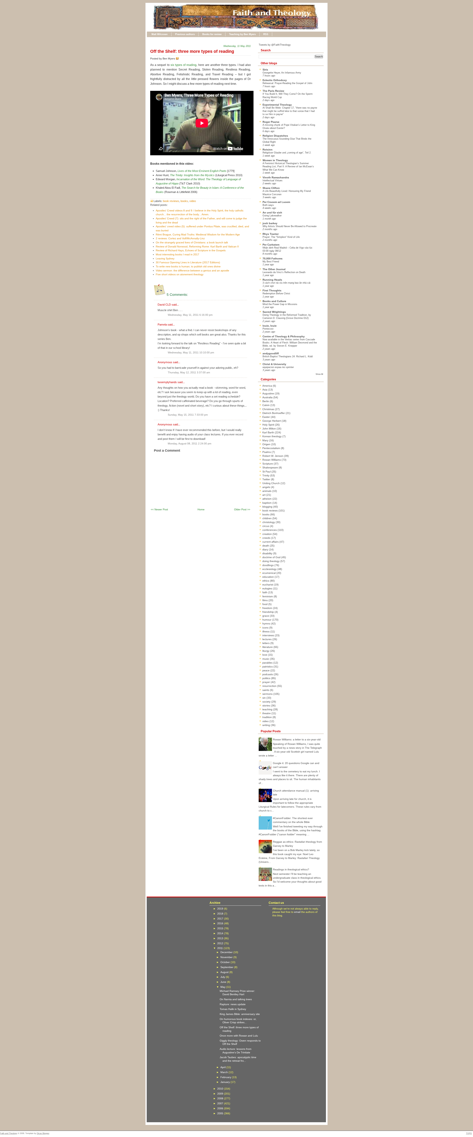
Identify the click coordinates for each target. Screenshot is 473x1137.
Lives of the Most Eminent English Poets (202, 170)
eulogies (267, 588)
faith (265, 592)
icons (265, 627)
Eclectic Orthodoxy (275, 80)
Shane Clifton (271, 187)
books (184, 201)
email (297, 911)
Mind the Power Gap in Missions (280, 304)
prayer (266, 682)
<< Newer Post (159, 509)
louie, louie (270, 325)
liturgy (266, 650)
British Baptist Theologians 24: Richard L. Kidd (288, 356)
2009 (220, 1093)
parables (267, 662)
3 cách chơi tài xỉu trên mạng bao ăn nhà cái (286, 282)
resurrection (269, 685)
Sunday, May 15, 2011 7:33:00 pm (188, 414)
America (267, 385)
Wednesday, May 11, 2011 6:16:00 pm (190, 315)
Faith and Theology (8, 1133)
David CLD (164, 304)
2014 (220, 933)
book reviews (171, 201)
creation (267, 533)
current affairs (270, 541)
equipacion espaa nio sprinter (278, 367)
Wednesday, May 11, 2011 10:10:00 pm (191, 352)
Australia (267, 397)
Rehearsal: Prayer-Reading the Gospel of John (287, 83)
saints (266, 690)
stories (266, 705)
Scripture (268, 463)
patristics (267, 666)
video (192, 201)
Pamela (162, 324)
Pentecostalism (271, 448)
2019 (220, 908)
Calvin (266, 405)
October (225, 962)
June (223, 981)
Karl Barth (268, 432)
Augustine (268, 393)
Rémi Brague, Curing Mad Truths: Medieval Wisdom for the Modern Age (198, 234)
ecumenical (269, 572)
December (226, 952)
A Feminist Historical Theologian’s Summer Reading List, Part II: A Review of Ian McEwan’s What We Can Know (288, 166)
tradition (267, 717)
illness (266, 631)
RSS (265, 34)
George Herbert (272, 420)
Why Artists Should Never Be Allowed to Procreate (290, 226)
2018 (220, 913)
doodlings (268, 565)
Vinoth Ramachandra (276, 177)
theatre (266, 713)
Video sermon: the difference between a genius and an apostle (192, 270)
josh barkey (270, 223)
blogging (267, 506)
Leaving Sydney (165, 258)
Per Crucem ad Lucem (276, 202)
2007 (220, 1103)
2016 (220, 923)
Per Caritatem (271, 244)
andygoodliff (271, 353)
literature (267, 646)
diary (265, 549)
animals (267, 490)
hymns (266, 623)
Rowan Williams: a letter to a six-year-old (297, 739)
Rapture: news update (233, 1004)
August (224, 972)
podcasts (268, 674)
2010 (220, 1088)
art (264, 494)
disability (267, 553)
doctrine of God (271, 557)
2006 (220, 1108)
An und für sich (272, 212)
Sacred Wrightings (274, 311)
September (227, 967)
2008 (220, 1098)
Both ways (268, 205)
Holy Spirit (268, 424)
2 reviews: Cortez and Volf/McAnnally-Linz (180, 238)
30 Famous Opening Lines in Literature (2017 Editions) (188, 262)
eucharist (268, 584)
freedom (267, 608)
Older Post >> (242, 509)
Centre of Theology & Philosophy (284, 336)
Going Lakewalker (272, 215)
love (265, 654)
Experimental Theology (277, 104)
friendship (268, 611)
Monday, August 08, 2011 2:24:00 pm (189, 443)
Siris (265, 69)
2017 (220, 918)
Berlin (266, 401)
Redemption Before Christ (276, 293)
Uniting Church (271, 483)
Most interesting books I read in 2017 (177, 254)
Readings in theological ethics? (291, 869)
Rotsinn (268, 149)
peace (266, 670)
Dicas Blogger (43, 1133)
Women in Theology (275, 160)
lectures (267, 639)
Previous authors (185, 34)
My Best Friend (271, 261)
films (265, 600)
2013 (220, 938)
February (226, 1077)
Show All (319, 374)
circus (266, 526)
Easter (266, 416)
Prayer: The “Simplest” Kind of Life (281, 237)
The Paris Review (273, 90)
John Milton (269, 428)
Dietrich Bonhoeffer (274, 413)
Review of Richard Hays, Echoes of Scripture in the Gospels (191, 250)
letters (266, 643)
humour (267, 619)
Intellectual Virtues (273, 180)
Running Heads (272, 279)
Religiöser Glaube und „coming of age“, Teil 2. (287, 152)
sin (264, 697)
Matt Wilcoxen (160, 34)
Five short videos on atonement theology (179, 274)
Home (201, 509)
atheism (267, 498)
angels (266, 487)
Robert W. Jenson (273, 455)
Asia (265, 389)
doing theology (271, 561)
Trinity (266, 475)
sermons (267, 693)
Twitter (266, 479)
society (266, 701)
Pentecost (268, 328)
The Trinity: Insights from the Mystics (192, 175)
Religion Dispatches (275, 135)
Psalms (267, 452)
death (266, 545)
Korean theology (272, 436)
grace (266, 615)
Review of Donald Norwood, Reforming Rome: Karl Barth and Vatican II (197, 246)
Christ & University (274, 364)
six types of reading (184, 64)
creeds (266, 537)
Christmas (268, 409)
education (268, 576)
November (226, 957)
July (223, 976)
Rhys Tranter (271, 233)
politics (266, 678)
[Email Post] (179, 58)
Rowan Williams (272, 459)
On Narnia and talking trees (236, 999)
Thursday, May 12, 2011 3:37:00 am (189, 372)
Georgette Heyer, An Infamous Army (282, 72)
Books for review (212, 34)
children (267, 518)
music (266, 658)
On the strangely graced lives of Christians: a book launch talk (192, 242)
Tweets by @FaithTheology (275, 44)
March (224, 1072)
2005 (220, 1113)
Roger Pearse (271, 121)
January (225, 1082)
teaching (267, 709)
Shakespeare (270, 467)
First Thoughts (272, 290)
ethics (266, 580)
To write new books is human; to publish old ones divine (188, 266)
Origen (266, 444)
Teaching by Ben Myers (242, 34)
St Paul (266, 471)
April (223, 1067)
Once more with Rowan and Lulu (239, 1035)
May (223, 986)
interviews (268, 635)
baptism (267, 502)
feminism (268, 596)
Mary (265, 440)
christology (269, 522)
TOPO (469, 1133)
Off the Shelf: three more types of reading (192, 51)
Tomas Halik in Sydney (233, 1009)
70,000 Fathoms (273, 258)
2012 (220, 943)
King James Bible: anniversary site (240, 1014)
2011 (220, 948)
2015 (220, 928)
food (265, 604)
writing (266, 725)
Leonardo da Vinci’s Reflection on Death (284, 272)
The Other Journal (274, 269)
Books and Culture (274, 301)
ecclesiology (269, 569)
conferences (270, 529)
